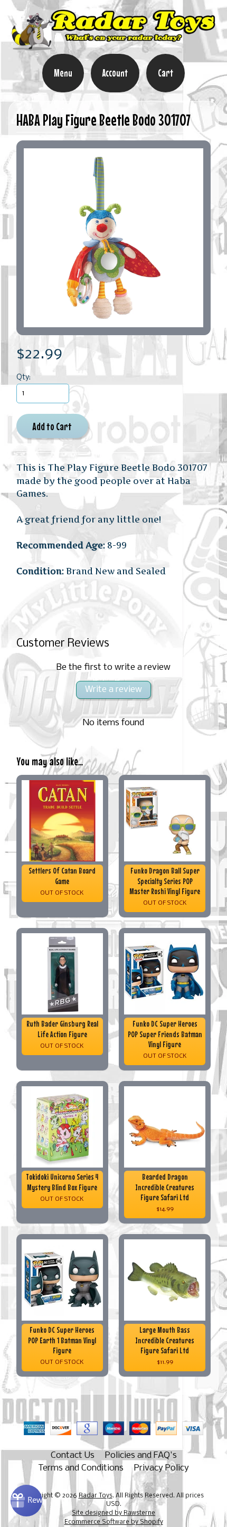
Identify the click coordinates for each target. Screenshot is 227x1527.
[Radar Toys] (113, 46)
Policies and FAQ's (141, 1455)
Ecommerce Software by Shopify (113, 1522)
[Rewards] (26, 1500)
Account (115, 73)
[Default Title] (113, 237)
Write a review (113, 690)
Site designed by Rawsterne (113, 1513)
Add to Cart (52, 426)
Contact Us (72, 1455)
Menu (63, 73)
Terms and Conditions (81, 1468)
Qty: (23, 378)
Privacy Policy (161, 1468)
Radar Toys (95, 1496)
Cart (165, 73)
